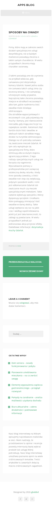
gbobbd (35, 492)
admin (23, 36)
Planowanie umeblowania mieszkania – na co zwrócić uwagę (25, 375)
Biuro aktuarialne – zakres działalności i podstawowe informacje (24, 410)
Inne (19, 246)
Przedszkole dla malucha (25, 262)
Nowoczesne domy (31, 271)
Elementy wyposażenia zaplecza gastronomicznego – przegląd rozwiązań (27, 388)
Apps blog (26, 5)
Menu (26, 14)
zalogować (24, 302)
